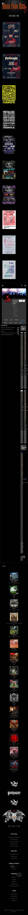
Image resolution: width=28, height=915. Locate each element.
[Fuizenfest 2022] (8, 119)
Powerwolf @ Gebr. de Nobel (22, 466)
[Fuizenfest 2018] (8, 144)
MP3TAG (14, 881)
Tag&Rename (14, 883)
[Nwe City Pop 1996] (9, 244)
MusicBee (14, 877)
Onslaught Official (14, 854)
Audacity (14, 879)
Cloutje (23, 479)
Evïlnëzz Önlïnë (14, 844)
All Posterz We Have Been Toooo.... (25, 408)
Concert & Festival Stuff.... (16, 302)
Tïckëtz (14, 869)
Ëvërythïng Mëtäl (14, 846)
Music (14, 305)
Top (4, 566)
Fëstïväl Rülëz (14, 894)
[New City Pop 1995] (9, 269)
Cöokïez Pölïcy (14, 898)
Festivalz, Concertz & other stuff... (22, 351)
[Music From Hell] (14, 6)
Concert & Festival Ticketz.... (25, 349)
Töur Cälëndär (14, 858)
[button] (21, 285)
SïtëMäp (14, 900)
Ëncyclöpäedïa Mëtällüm (14, 837)
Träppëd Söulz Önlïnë (14, 841)
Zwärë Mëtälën (14, 839)
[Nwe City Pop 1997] (9, 219)
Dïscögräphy (14, 856)
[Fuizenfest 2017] (9, 169)
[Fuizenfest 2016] (8, 194)
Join (20, 300)
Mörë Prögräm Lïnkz (14, 886)
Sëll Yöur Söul (14, 867)
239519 (16, 316)
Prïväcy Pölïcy (14, 896)
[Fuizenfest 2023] (8, 94)
